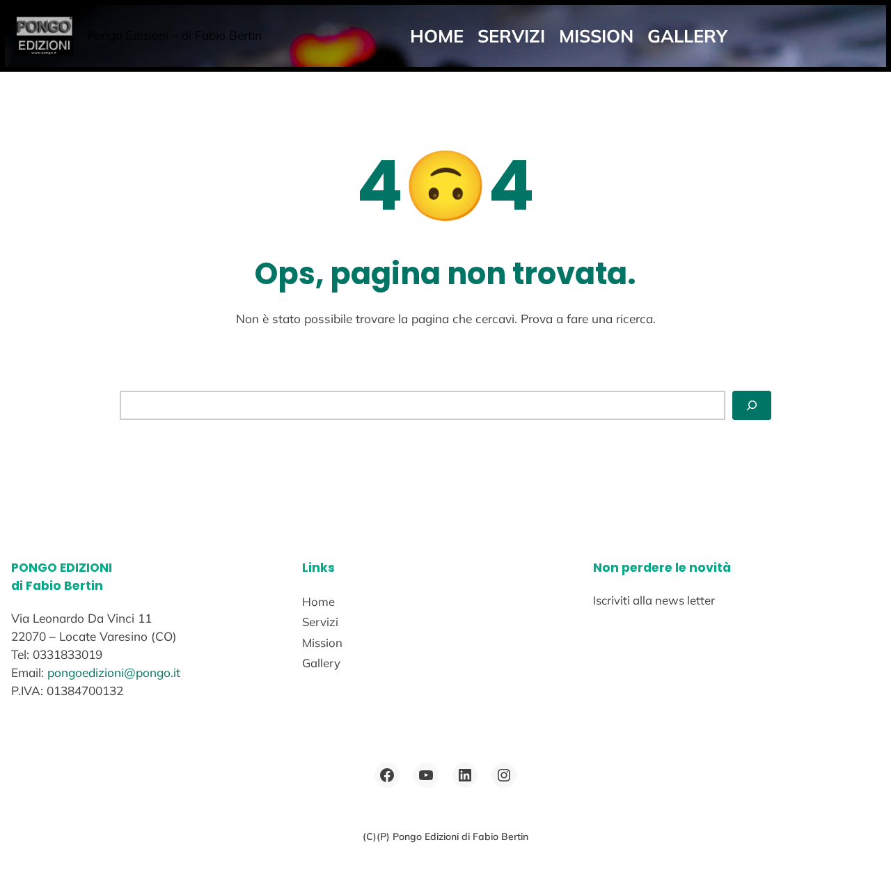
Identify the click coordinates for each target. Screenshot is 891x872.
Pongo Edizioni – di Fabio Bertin (174, 35)
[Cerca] (751, 405)
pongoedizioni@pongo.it (113, 672)
